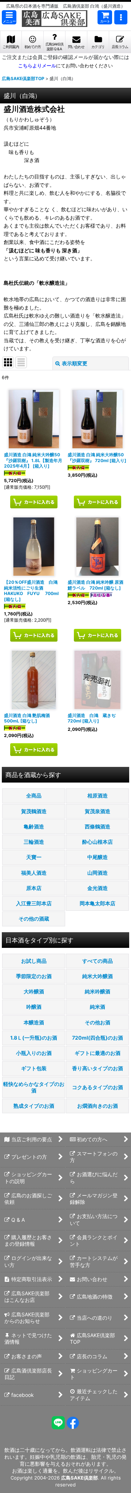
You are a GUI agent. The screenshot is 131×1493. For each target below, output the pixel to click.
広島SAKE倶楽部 (79, 1478)
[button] (9, 17)
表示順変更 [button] (74, 363)
